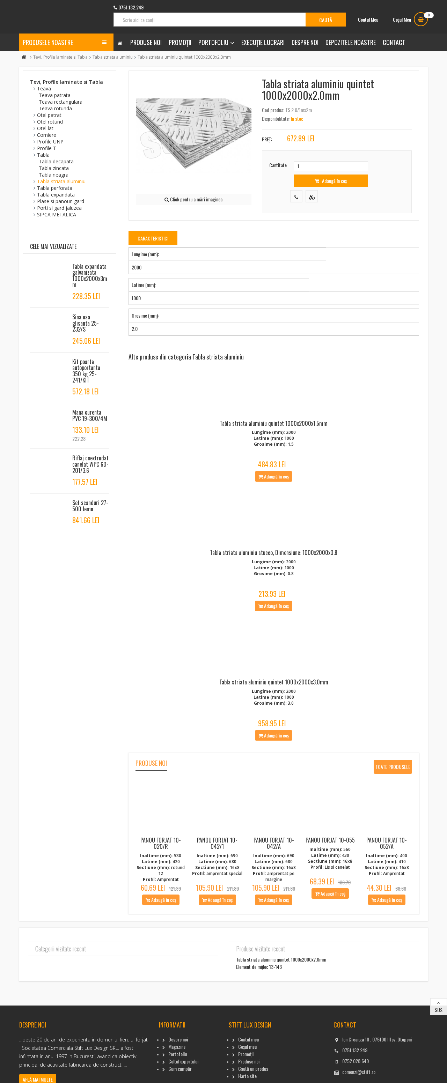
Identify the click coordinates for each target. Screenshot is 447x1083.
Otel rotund (50, 121)
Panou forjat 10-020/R (160, 843)
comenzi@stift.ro (358, 1071)
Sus (438, 1010)
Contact (394, 42)
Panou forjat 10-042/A (274, 843)
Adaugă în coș (334, 180)
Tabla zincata (54, 168)
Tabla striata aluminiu (113, 57)
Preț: (267, 139)
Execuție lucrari (263, 42)
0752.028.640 (355, 1061)
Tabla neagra (53, 174)
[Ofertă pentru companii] (312, 196)
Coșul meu (247, 1046)
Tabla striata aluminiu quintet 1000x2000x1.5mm (274, 423)
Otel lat (45, 128)
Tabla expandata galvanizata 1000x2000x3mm (89, 275)
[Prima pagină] (24, 57)
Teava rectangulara (60, 101)
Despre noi (305, 42)
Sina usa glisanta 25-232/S (85, 323)
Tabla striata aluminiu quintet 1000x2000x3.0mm (273, 682)
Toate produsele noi (392, 768)
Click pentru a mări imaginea (195, 199)
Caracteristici (153, 238)
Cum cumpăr (180, 1068)
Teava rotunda (55, 108)
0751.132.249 (354, 1050)
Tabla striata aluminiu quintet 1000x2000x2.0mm (281, 959)
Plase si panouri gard (60, 201)
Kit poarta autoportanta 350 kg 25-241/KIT (86, 370)
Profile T (46, 148)
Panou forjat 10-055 (330, 840)
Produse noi (146, 42)
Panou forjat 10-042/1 (217, 843)
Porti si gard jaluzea (59, 208)
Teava (44, 88)
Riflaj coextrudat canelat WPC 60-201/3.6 (90, 464)
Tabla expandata (56, 194)
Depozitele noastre (350, 42)
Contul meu (248, 1039)
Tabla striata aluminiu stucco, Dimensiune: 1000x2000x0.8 (273, 552)
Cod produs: (273, 109)
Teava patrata (55, 95)
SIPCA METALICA (56, 214)
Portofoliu (213, 42)
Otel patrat (49, 115)
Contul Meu (368, 19)
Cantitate (278, 165)
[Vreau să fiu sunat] (296, 196)
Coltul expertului (183, 1061)
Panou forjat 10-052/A (386, 843)
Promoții (180, 42)
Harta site (247, 1076)
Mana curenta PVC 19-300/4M (89, 415)
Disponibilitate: (276, 118)
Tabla (43, 154)
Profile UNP (50, 141)
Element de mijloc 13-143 (259, 966)
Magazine (176, 1046)
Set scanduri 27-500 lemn (90, 505)
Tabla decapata (56, 161)
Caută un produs (253, 1068)
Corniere (46, 135)
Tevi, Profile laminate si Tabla (60, 57)
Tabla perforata (54, 188)
